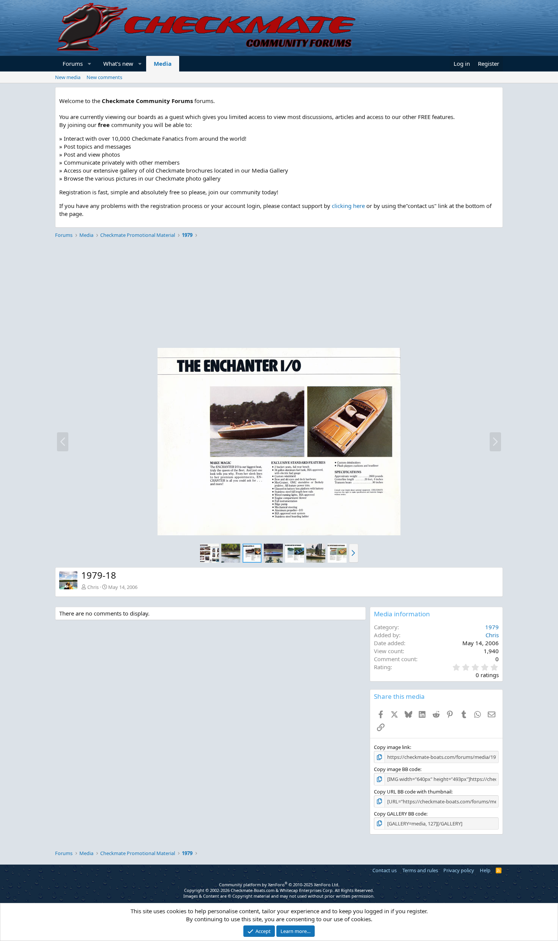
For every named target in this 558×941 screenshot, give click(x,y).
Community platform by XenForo (279, 884)
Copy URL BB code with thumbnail (412, 791)
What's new (118, 63)
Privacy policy (458, 870)
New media (67, 77)
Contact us (384, 870)
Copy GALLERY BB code (400, 813)
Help (485, 870)
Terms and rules (420, 870)
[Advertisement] (279, 294)
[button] (90, 63)
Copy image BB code (397, 769)
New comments (104, 77)
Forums (73, 63)
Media (163, 63)
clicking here (348, 205)
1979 (492, 627)
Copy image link (392, 747)
